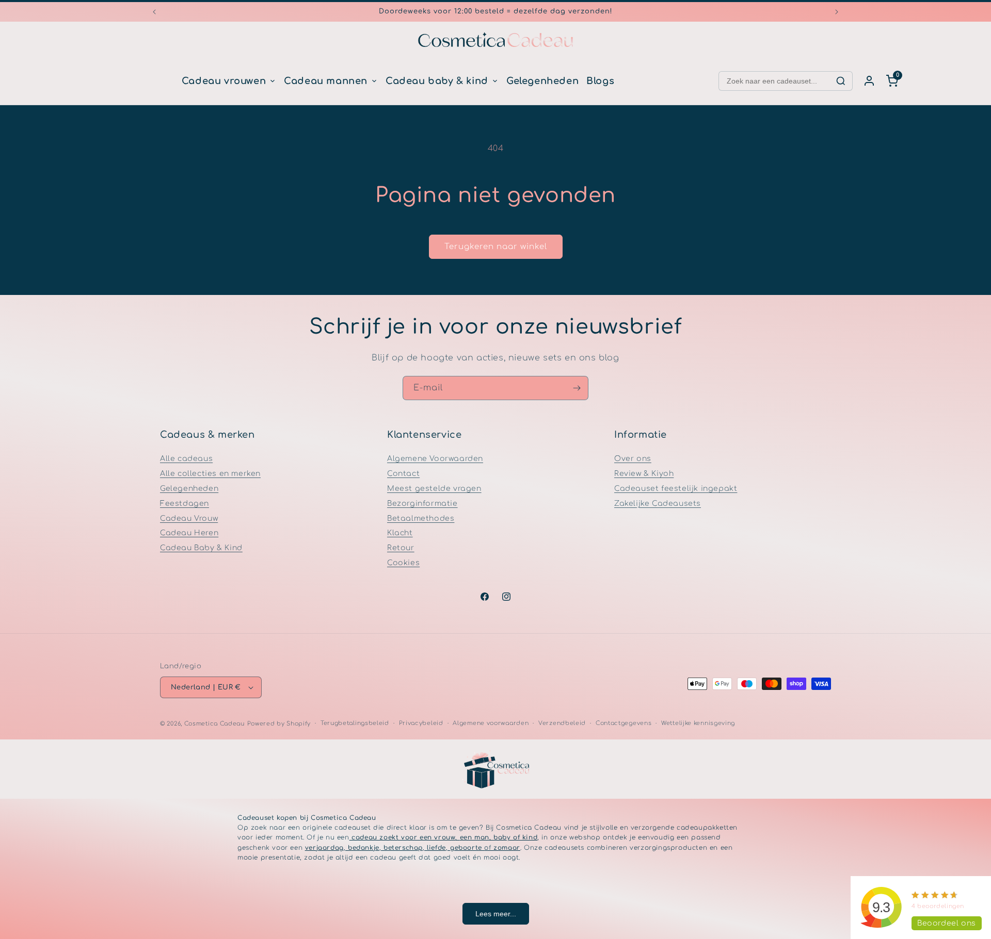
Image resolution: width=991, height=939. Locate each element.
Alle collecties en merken (210, 473)
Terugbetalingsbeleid (355, 723)
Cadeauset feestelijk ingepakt (675, 488)
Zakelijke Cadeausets (657, 503)
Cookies (403, 563)
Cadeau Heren (189, 533)
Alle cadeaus (186, 459)
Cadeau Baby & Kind (201, 548)
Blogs (600, 81)
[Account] (869, 81)
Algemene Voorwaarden (435, 459)
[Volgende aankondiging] (836, 12)
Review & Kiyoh (644, 473)
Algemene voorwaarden (491, 723)
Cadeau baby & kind (437, 81)
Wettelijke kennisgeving (698, 723)
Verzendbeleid (562, 723)
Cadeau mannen (325, 81)
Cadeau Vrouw (189, 518)
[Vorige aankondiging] (154, 12)
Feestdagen (184, 503)
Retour (400, 548)
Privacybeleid (421, 723)
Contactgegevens (624, 723)
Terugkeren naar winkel (495, 246)
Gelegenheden (542, 81)
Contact (403, 473)
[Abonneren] (576, 388)
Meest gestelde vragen (434, 488)
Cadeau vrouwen (224, 81)
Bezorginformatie (422, 503)
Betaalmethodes (420, 518)
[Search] (841, 81)
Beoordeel (946, 923)
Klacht (400, 533)
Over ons (632, 459)
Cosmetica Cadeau (214, 723)
